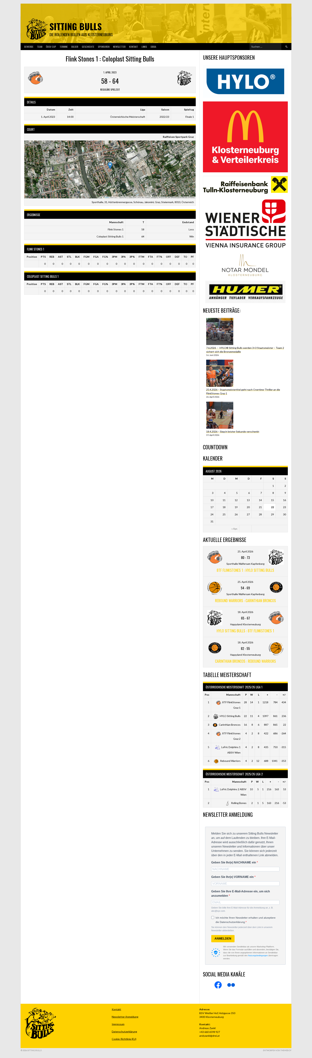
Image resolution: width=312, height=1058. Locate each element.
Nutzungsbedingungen (258, 955)
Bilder (74, 46)
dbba (153, 46)
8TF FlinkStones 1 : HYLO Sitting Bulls (245, 570)
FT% (159, 256)
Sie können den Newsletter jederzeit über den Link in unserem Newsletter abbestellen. (241, 929)
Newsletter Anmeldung (125, 1016)
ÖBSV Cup (51, 46)
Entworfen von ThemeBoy (277, 1050)
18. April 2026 (245, 612)
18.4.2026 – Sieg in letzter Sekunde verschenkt (232, 431)
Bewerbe (28, 46)
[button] (110, 165)
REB (51, 256)
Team (39, 46)
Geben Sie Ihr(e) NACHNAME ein (234, 862)
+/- (284, 694)
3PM (114, 256)
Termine (64, 46)
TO (185, 256)
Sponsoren (103, 46)
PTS (43, 256)
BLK (77, 256)
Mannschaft (233, 694)
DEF (177, 256)
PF (192, 256)
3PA (123, 256)
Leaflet (106, 197)
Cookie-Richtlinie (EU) (124, 1038)
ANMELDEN (222, 938)
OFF (168, 256)
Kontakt (133, 46)
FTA (150, 256)
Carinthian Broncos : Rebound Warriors (245, 661)
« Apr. (234, 528)
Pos (207, 694)
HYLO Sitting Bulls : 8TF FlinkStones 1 (245, 630)
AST (60, 256)
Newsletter (119, 46)
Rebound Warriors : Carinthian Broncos (245, 600)
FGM (86, 256)
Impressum (118, 1024)
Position (32, 256)
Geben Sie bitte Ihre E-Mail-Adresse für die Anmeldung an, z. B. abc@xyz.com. (242, 909)
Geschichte (88, 46)
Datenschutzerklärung (124, 1031)
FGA (96, 256)
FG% (105, 256)
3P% (132, 256)
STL (69, 256)
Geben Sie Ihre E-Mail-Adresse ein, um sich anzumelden (240, 893)
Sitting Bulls (75, 26)
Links (144, 46)
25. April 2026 (245, 551)
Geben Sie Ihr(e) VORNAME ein (232, 876)
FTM (141, 256)
